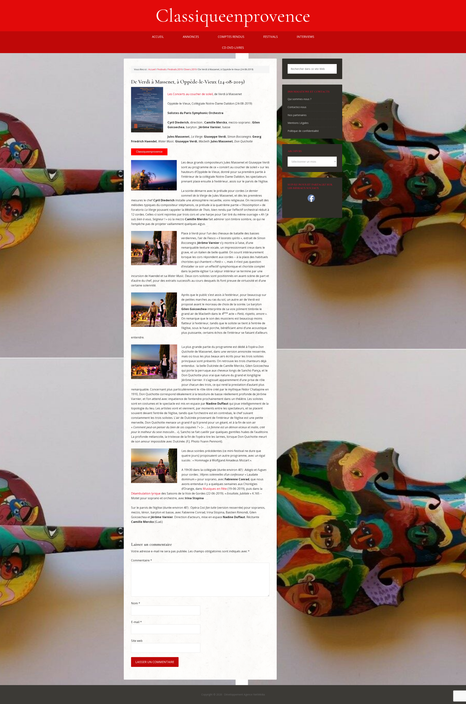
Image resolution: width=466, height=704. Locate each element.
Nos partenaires (297, 115)
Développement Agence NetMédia (244, 694)
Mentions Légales (298, 123)
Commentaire (141, 560)
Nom (135, 603)
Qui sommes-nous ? (299, 99)
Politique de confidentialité (303, 131)
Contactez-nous (297, 107)
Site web (137, 641)
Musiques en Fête (215, 489)
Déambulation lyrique (146, 493)
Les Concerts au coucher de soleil (190, 94)
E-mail (136, 622)
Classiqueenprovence (233, 15)
